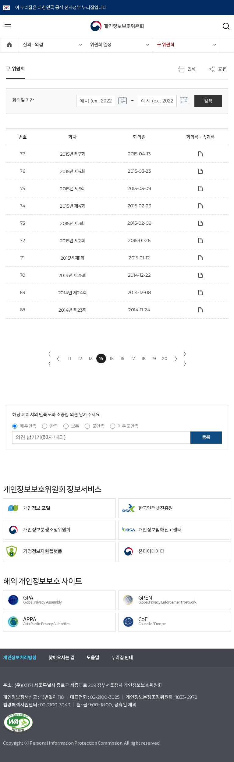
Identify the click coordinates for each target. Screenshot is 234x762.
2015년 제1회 (73, 258)
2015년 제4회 (72, 206)
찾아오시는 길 (61, 657)
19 (154, 358)
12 (80, 358)
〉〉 (186, 359)
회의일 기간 (23, 100)
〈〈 (48, 359)
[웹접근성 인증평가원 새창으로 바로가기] (117, 723)
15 (111, 358)
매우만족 (28, 426)
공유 (222, 68)
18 (143, 358)
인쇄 (191, 68)
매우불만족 (128, 426)
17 (133, 358)
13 (90, 358)
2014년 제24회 (72, 293)
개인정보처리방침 (19, 657)
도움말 (93, 657)
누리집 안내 (122, 657)
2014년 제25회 (72, 275)
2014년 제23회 (72, 310)
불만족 (98, 426)
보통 (75, 426)
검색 (208, 101)
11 (69, 358)
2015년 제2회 (72, 241)
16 (122, 358)
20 (164, 358)
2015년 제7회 (72, 154)
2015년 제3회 (72, 223)
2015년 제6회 (72, 171)
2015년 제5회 (72, 189)
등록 (206, 437)
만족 (54, 426)
